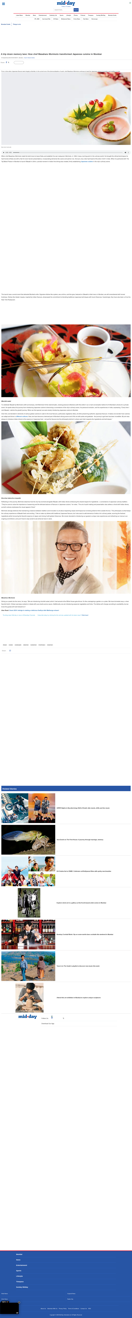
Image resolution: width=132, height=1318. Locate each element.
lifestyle (5, 644)
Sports (61, 15)
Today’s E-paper (66, 6)
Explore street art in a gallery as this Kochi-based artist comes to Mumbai (81, 903)
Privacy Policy (63, 1308)
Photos (76, 15)
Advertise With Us (52, 1308)
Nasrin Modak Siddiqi (29, 57)
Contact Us (84, 1308)
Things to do (17, 24)
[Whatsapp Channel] (14, 66)
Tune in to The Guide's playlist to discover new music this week (78, 966)
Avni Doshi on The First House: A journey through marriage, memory (80, 839)
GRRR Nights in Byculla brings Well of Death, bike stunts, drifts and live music (83, 808)
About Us (43, 1308)
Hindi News (4, 1293)
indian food (26, 644)
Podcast (83, 15)
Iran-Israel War (46, 19)
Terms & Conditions (73, 1308)
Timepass (90, 15)
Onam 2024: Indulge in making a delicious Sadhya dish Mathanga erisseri (34, 610)
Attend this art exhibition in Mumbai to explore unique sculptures (79, 997)
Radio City (70, 1299)
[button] (12, 3)
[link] (4, 1302)
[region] (66, 39)
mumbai (10, 644)
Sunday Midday (22, 1287)
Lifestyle (68, 15)
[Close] (19, 1302)
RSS (89, 1308)
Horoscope (95, 19)
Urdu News (4, 1299)
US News (55, 19)
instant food (49, 644)
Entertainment (43, 15)
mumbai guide (18, 644)
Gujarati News (71, 1293)
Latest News (19, 15)
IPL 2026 (37, 19)
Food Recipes (42, 644)
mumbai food (33, 644)
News (34, 15)
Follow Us (20, 62)
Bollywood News (65, 19)
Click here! (85, 615)
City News (86, 19)
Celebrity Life (53, 15)
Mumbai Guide (112, 15)
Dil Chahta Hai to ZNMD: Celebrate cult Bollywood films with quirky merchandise (84, 871)
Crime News (76, 19)
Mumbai (28, 15)
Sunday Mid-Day (100, 15)
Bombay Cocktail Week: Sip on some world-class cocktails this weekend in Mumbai (85, 934)
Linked (11, 62)
